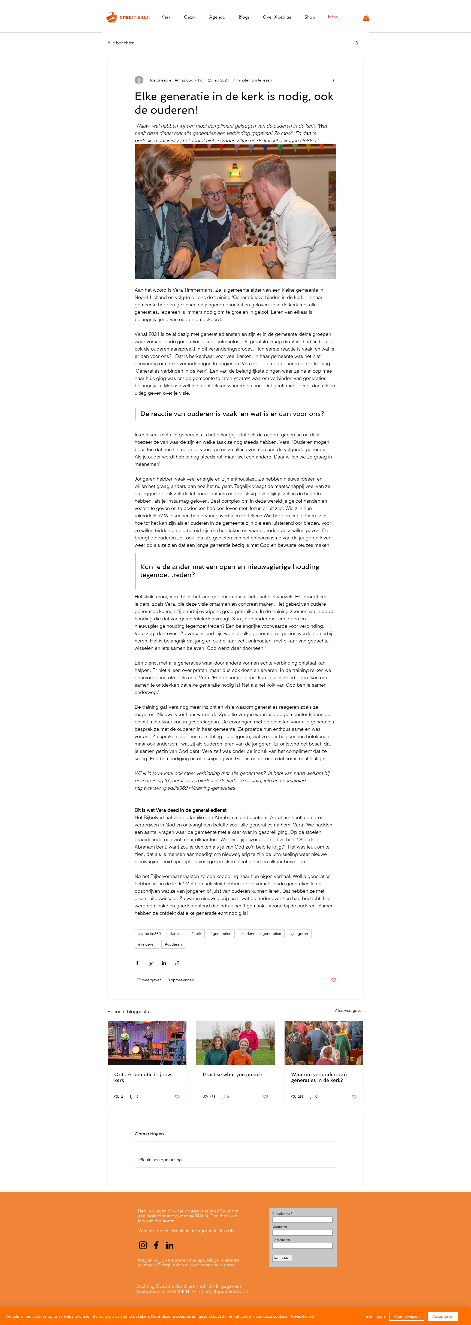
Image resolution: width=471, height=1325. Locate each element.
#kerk (196, 933)
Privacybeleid (301, 1316)
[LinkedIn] (169, 1245)
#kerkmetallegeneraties (260, 933)
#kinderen (147, 944)
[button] (366, 17)
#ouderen (173, 944)
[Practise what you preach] (235, 1043)
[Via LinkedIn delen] (164, 963)
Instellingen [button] (374, 1316)
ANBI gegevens (225, 1286)
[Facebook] (156, 1245)
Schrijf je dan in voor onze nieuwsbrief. (197, 1265)
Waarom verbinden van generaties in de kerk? (319, 1077)
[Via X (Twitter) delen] (150, 963)
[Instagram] (143, 1245)
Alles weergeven (349, 1010)
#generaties (220, 933)
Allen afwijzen (407, 1316)
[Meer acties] (333, 80)
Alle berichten (121, 43)
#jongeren (299, 933)
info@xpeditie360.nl (187, 1216)
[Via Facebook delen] (137, 963)
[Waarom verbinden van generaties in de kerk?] (324, 1043)
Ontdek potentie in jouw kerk (142, 1077)
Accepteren (442, 1316)
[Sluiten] (464, 1316)
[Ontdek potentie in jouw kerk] (147, 1043)
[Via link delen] (177, 963)
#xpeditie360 (149, 933)
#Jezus (176, 933)
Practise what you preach (232, 1074)
